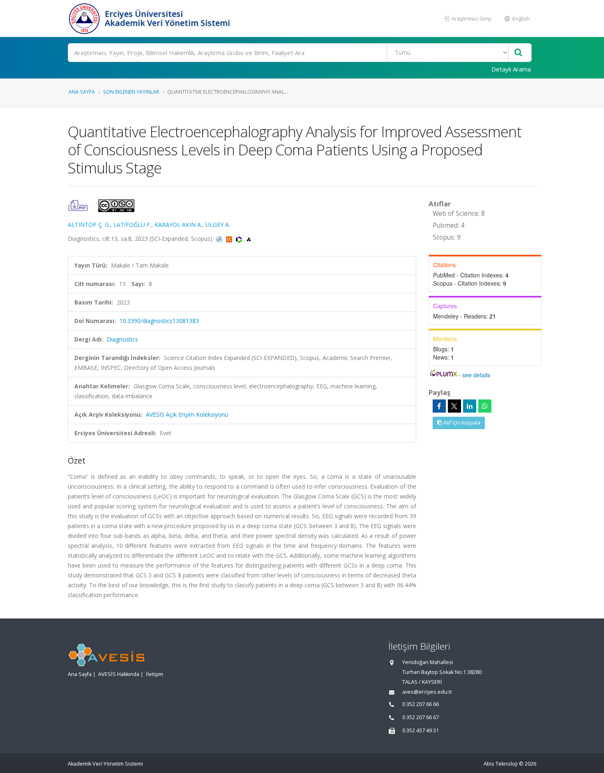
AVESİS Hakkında (118, 674)
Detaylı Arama (511, 69)
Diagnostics (122, 339)
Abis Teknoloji (501, 763)
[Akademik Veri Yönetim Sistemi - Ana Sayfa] (85, 18)
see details (476, 375)
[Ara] (518, 53)
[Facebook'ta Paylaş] (439, 406)
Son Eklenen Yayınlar (131, 91)
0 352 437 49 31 (420, 730)
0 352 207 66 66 (420, 704)
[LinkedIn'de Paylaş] (469, 406)
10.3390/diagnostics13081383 (159, 321)
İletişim (154, 674)
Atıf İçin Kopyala (461, 422)
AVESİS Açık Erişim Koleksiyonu (187, 414)
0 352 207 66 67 (420, 717)
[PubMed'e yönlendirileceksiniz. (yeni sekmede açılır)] (220, 238)
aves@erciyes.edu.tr (427, 691)
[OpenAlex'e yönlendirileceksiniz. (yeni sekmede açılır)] (249, 238)
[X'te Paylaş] (454, 406)
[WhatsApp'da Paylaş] (484, 406)
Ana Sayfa (82, 91)
